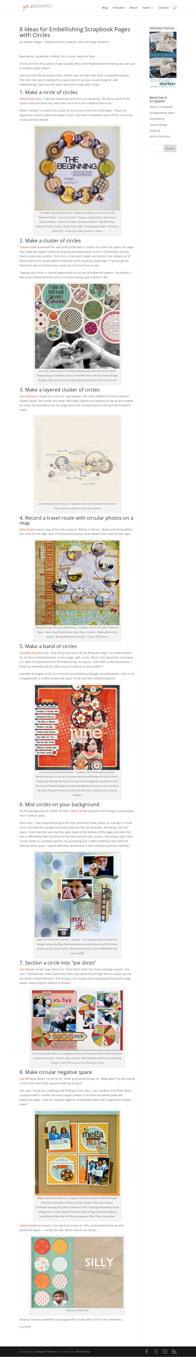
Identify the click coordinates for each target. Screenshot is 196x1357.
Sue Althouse (28, 1078)
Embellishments (55, 42)
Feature (72, 42)
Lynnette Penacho (31, 653)
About (134, 7)
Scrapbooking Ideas (162, 113)
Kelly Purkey (27, 99)
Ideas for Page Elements (93, 42)
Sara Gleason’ (28, 396)
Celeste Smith (28, 247)
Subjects (154, 130)
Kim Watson (27, 969)
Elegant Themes (46, 1351)
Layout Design (158, 124)
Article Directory (159, 136)
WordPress (83, 1351)
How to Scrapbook (160, 107)
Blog (105, 7)
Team (146, 7)
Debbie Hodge (32, 42)
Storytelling (156, 119)
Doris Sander (79, 811)
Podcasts (119, 7)
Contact (163, 7)
